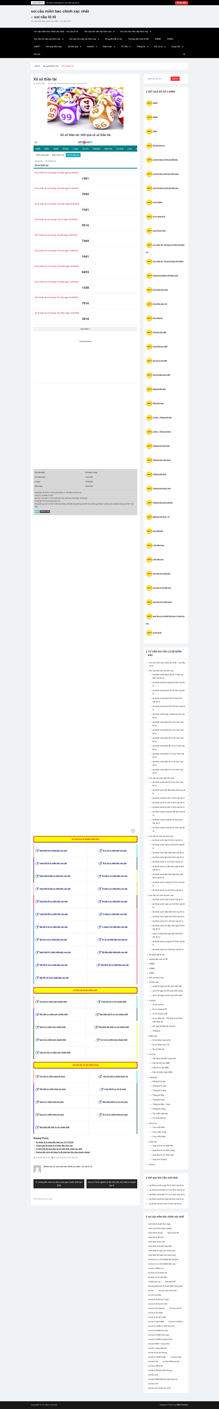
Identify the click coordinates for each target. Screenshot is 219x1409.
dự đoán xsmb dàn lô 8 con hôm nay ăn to (167, 1190)
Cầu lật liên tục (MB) (160, 346)
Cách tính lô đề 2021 (156, 1237)
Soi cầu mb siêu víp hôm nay (97, 31)
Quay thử (175, 46)
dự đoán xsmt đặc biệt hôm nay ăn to (168, 853)
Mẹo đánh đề (170, 1282)
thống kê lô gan (158, 403)
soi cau (151, 1290)
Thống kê (140, 46)
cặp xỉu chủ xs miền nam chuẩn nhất (55, 1052)
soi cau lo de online (155, 1313)
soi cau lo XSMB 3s (175, 1322)
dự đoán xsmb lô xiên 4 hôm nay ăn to (168, 802)
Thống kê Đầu (158, 1095)
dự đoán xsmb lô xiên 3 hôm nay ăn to (168, 798)
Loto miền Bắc (158, 531)
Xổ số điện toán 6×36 (161, 1040)
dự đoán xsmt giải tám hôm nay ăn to (168, 857)
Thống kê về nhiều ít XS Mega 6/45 (165, 276)
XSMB (158, 39)
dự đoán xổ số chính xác (157, 1273)
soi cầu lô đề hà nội (155, 1366)
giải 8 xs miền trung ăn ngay (52, 1102)
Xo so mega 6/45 (159, 216)
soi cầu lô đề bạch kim (171, 1361)
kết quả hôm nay (54, 46)
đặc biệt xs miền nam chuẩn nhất (54, 1014)
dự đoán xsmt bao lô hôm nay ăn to (167, 840)
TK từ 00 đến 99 (159, 1118)
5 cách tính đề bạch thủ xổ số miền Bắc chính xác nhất (59, 1149)
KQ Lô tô (158, 46)
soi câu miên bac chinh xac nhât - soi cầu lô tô (69, 84)
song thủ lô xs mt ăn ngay (115, 1089)
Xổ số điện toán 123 (160, 304)
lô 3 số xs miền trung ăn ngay (115, 1114)
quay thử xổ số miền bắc (161, 574)
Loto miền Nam (159, 1136)
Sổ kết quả (73, 46)
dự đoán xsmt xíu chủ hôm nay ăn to (167, 890)
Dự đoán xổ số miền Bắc (157, 1277)
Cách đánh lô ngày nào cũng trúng (161, 1251)
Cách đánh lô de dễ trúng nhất (160, 1246)
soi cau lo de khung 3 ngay (158, 1299)
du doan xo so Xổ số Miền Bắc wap (161, 1264)
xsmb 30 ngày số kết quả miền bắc (165, 160)
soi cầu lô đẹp (176, 1357)
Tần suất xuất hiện (160, 1113)
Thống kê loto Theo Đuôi (161, 460)
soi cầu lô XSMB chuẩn (157, 1357)
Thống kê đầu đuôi (159, 474)
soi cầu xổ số (153, 1384)
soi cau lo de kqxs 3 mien (157, 1304)
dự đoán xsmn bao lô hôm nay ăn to (167, 899)
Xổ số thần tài (72, 1158)
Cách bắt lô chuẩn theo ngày (159, 1224)
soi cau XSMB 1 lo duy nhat (158, 1344)
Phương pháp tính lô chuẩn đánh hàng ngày (165, 1286)
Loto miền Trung (159, 1132)
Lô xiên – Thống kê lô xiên (162, 417)
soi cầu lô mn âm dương (157, 1353)
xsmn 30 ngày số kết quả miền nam (165, 188)
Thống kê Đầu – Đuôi (161, 1104)
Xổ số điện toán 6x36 (160, 290)
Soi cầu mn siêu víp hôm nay (82, 39)
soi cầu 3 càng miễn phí (157, 1348)
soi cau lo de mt (175, 1308)
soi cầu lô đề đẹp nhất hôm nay (160, 1370)
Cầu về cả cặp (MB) (160, 361)
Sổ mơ (37, 54)
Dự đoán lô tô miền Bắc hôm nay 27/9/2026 (55, 1142)
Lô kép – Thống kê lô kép (162, 432)
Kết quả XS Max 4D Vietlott (163, 1026)
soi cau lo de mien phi (156, 1308)
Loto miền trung (158, 545)
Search (175, 79)
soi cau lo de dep (154, 1295)
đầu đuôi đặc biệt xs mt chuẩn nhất (54, 1127)
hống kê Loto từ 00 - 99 (161, 517)
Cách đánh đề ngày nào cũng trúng (162, 1255)
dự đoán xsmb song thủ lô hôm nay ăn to (63, 3)
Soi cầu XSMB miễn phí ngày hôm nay (163, 1379)
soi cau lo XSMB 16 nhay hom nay (161, 1326)
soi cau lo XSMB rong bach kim (160, 1339)
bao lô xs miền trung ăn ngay (52, 1114)
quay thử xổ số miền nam (162, 588)
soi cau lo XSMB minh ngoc (158, 1335)
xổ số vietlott (157, 202)
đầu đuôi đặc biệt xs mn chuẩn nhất (114, 1027)
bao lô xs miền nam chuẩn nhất (53, 1040)
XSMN (170, 39)
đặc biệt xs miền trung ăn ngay (53, 1089)
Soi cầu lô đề (153, 1361)
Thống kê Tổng (158, 1109)
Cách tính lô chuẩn (155, 1233)
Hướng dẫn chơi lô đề (138, 39)
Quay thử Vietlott (159, 1159)
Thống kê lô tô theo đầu (161, 446)
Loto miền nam (158, 559)
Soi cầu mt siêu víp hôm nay (47, 39)
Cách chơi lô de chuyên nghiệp (160, 1228)
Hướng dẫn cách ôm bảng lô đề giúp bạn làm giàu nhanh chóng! (63, 1152)
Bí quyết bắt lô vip (113, 39)
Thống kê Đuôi (158, 1100)
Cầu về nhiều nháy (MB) (161, 375)
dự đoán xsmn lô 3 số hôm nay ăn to (167, 921)
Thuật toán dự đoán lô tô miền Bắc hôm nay (54, 1146)
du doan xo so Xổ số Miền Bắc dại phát (163, 1259)
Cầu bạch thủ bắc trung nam (164, 1058)
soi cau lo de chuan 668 (167, 1290)
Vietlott (90, 46)
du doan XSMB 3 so (155, 1268)
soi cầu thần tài (60, 1158)
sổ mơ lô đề (157, 633)
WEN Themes (182, 1405)
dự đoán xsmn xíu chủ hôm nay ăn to (168, 949)
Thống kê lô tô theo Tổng (162, 488)
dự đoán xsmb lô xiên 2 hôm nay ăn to (168, 807)
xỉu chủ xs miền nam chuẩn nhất (53, 1002)
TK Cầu (124, 46)
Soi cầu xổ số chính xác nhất (159, 1388)
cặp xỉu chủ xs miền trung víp (115, 1076)
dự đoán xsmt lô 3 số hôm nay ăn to (167, 862)
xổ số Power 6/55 (159, 231)
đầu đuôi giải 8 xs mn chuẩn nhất (114, 1014)
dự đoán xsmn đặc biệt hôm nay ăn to (168, 912)
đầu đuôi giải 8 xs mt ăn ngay (115, 1102)
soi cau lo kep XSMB (156, 1322)
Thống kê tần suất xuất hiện (163, 503)
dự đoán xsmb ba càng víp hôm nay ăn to (166, 1199)
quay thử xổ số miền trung (162, 602)
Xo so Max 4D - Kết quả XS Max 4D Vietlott (168, 261)
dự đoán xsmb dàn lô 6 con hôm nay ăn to (167, 1194)
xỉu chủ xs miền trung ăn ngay (52, 1076)
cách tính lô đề (173, 1233)
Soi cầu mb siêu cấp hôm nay (134, 31)
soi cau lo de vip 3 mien (157, 1317)
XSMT (37, 46)
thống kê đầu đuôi (159, 389)
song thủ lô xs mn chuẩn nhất (113, 1002)
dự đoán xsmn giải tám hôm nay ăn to (168, 916)
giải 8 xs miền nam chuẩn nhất (53, 1027)
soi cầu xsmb (153, 1375)
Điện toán (107, 46)
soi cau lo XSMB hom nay (158, 1330)
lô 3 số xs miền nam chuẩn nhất (113, 1040)
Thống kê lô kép (159, 1090)
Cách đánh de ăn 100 (156, 1242)
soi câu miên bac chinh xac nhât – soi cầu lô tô (56, 31)
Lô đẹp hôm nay (154, 1282)
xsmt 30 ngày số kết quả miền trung (166, 174)
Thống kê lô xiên (159, 1086)
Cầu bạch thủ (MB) (159, 332)
